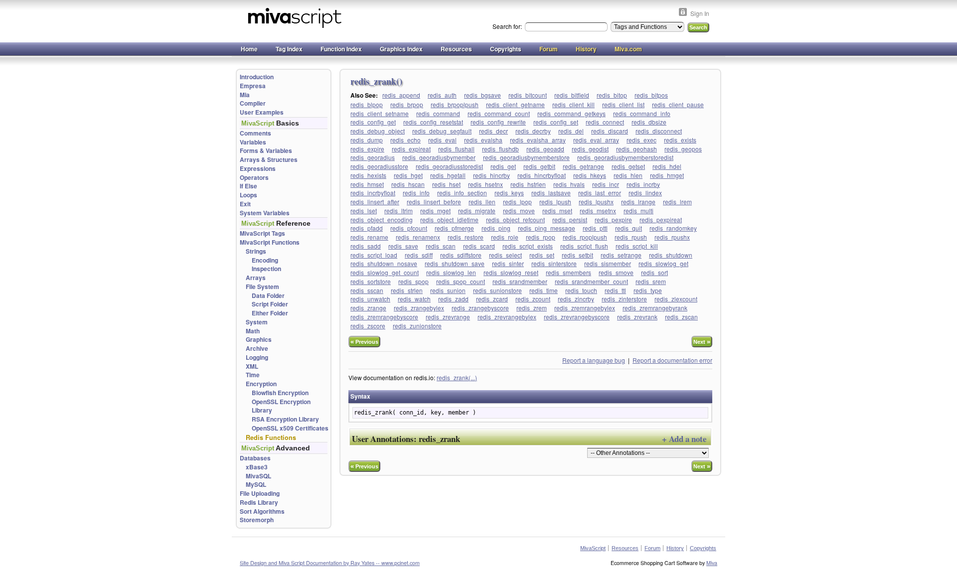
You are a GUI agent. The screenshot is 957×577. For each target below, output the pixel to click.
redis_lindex (645, 192)
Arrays (256, 278)
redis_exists (680, 140)
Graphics (259, 339)
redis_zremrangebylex (584, 307)
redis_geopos (683, 148)
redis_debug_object (377, 131)
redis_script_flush (584, 246)
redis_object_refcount (515, 219)
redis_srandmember (519, 281)
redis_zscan (681, 316)
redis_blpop (366, 104)
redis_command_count (499, 113)
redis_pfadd (366, 228)
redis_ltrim (398, 210)
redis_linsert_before (434, 201)
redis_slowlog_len (451, 272)
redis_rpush (631, 237)
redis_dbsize (649, 122)
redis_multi (638, 210)
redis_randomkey (673, 228)
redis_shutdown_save (454, 263)
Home (249, 48)
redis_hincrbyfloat (541, 175)
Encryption (261, 384)
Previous (364, 341)
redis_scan (441, 246)
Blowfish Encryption (280, 393)
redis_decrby (533, 131)
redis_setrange (621, 255)
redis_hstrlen (528, 184)
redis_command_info (641, 113)
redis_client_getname (515, 104)
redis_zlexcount (675, 298)
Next (701, 341)
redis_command (438, 113)
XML (252, 366)
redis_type (648, 290)
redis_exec (641, 140)
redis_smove (616, 272)
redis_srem (651, 281)
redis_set (541, 255)
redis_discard (609, 131)
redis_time (543, 290)
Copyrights (505, 48)
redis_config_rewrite (498, 122)
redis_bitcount (527, 95)
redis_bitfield (571, 95)
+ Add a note (684, 439)
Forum (548, 48)
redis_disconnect (659, 131)
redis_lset (363, 210)
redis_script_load (373, 255)
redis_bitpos (651, 95)
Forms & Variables (266, 150)
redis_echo (405, 140)
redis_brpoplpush (454, 104)
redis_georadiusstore (379, 166)
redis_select (505, 255)
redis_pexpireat (660, 219)
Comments (255, 133)
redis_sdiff (419, 255)
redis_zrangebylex (419, 307)
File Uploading (260, 493)
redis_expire (367, 148)
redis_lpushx (596, 201)
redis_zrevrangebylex (507, 316)
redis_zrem (531, 307)
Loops (248, 195)
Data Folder (268, 295)
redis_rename (369, 237)
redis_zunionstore (417, 325)
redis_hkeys (589, 175)
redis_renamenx (418, 237)
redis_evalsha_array (538, 140)
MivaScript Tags (262, 233)
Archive (257, 348)
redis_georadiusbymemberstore (526, 157)
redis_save (403, 246)
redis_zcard (492, 298)
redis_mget (435, 210)
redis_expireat (411, 148)
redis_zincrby (576, 298)
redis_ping (495, 228)
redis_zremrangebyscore (384, 316)
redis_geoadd (545, 148)
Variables (253, 142)
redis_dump (366, 140)
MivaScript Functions (270, 242)
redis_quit (628, 228)
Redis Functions (271, 437)
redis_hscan (408, 184)
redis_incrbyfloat (372, 192)
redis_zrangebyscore (480, 307)
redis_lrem (677, 201)
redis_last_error (599, 192)
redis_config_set (555, 122)
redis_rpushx (672, 237)
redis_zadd (453, 298)
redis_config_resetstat (433, 122)
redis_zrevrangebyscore (577, 316)
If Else (248, 186)
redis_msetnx (598, 210)
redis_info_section (462, 192)
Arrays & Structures (269, 159)
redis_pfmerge (454, 228)
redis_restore (465, 237)
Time (253, 375)
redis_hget (408, 175)
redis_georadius (372, 157)
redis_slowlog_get (663, 263)
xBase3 (257, 467)
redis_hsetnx (485, 184)
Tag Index (289, 48)
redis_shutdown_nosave (383, 263)
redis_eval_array (596, 140)
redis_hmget (667, 175)
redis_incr (605, 184)
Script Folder (270, 304)
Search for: (507, 26)
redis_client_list (623, 104)
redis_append (401, 95)
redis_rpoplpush (585, 237)
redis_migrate (476, 210)
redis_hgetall (448, 175)
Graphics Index (401, 48)
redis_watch (414, 298)
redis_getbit (539, 166)
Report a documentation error (672, 360)
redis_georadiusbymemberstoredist (625, 157)
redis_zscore (367, 325)
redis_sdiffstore (460, 255)
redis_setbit (577, 255)
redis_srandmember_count (591, 281)
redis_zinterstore (624, 298)
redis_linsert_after (374, 201)
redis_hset (446, 184)
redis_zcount (532, 298)
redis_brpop (406, 104)
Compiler (253, 103)
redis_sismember (607, 263)
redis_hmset (367, 184)
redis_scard (479, 246)
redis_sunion (448, 290)
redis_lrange (638, 201)
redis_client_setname (379, 113)
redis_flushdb (500, 148)
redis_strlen (407, 290)
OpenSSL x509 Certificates (290, 428)
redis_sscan (366, 290)
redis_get (503, 166)
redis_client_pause (678, 104)
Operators (254, 177)
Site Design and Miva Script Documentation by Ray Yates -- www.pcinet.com (330, 563)
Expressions (258, 168)
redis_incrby (643, 184)
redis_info (416, 192)
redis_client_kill (573, 104)
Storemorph (257, 520)
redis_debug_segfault (442, 131)
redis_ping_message (546, 228)
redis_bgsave (482, 95)
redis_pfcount (408, 228)
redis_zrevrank (637, 316)
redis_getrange (583, 166)
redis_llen (482, 201)
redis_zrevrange (448, 316)
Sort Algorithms (262, 511)
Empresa (253, 86)
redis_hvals (569, 184)
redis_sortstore (370, 281)
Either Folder (270, 313)
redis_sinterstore (554, 263)
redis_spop (413, 281)
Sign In (699, 13)
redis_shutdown (670, 255)
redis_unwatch (370, 298)
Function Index (341, 48)
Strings (256, 251)
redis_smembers (568, 272)
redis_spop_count (460, 281)
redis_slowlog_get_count (384, 272)
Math (253, 331)
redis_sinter (508, 263)
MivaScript (593, 548)
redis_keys (509, 192)
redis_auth (442, 95)
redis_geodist (590, 148)
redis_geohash (636, 148)
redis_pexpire (613, 219)
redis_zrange (368, 307)
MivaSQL (258, 476)
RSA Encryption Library (285, 419)
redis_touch (581, 290)
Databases (255, 458)
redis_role (504, 237)
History (586, 48)
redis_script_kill (637, 246)
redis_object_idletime (449, 219)
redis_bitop (612, 95)
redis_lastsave (551, 192)
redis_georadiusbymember (439, 157)
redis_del (571, 131)
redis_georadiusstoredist (449, 166)
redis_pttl (595, 228)
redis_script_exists (527, 246)
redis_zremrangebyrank (655, 307)
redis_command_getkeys (571, 113)
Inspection (266, 269)
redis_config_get (373, 122)
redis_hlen (628, 175)
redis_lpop (517, 201)
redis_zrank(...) (457, 377)
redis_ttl (615, 290)
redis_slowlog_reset (510, 272)
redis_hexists (368, 175)
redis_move (519, 210)
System (257, 322)
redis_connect (605, 122)
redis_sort (654, 272)
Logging (257, 357)
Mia (245, 95)
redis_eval (442, 140)
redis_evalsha (483, 140)
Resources (456, 48)
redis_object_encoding (381, 219)
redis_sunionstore (497, 290)
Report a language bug (593, 360)
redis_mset (557, 210)
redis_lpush (555, 201)
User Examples (262, 112)
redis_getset (628, 166)
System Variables (265, 213)
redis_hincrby (491, 175)
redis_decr (493, 131)
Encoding (265, 260)
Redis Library (259, 502)
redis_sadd (365, 246)
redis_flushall (456, 148)
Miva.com (628, 48)
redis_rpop (540, 237)
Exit (245, 204)
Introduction (257, 77)
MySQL (256, 484)
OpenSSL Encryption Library (281, 406)
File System (262, 287)
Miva (711, 563)
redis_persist (569, 219)
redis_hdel (666, 166)
